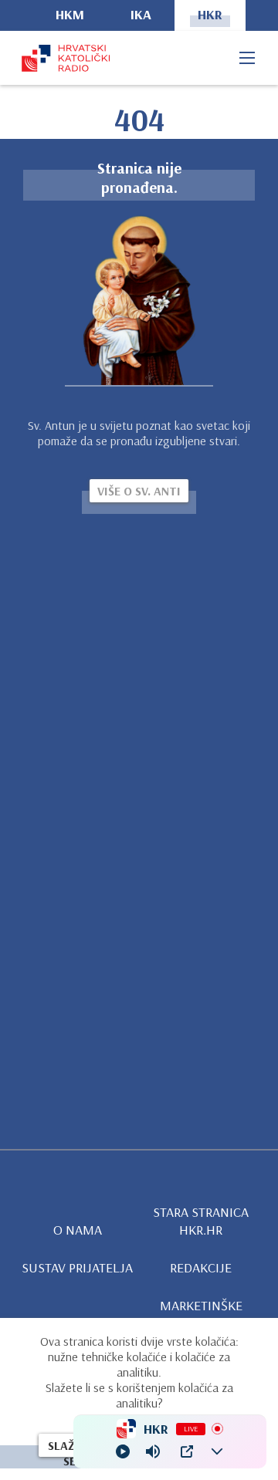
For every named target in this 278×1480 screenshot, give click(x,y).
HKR (210, 14)
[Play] (123, 1451)
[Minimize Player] (217, 1451)
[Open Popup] (187, 1451)
